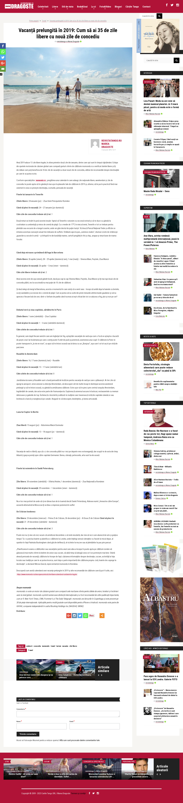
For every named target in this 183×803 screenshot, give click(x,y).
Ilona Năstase (150, 249)
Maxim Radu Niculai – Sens (157, 191)
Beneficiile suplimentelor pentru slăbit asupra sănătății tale (165, 384)
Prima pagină (34, 21)
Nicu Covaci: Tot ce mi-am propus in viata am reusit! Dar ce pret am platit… (165, 508)
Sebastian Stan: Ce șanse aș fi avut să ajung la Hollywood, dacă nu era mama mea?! (165, 282)
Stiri (7, 761)
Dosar (46, 761)
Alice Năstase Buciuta (153, 114)
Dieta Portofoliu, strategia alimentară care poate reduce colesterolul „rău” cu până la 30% (160, 367)
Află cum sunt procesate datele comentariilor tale (79, 740)
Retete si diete (150, 345)
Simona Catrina (161, 498)
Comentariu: (21, 709)
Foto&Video (105, 6)
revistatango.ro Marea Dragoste (68, 42)
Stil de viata (67, 6)
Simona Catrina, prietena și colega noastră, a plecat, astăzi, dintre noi (166, 453)
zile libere (73, 646)
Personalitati (129, 761)
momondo (45, 646)
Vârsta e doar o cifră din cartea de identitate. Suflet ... (62, 775)
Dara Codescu (63, 672)
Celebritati (43, 6)
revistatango (23, 672)
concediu (37, 646)
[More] (102, 615)
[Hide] (1, 74)
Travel (44, 21)
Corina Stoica (150, 444)
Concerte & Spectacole (94, 761)
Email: (72, 721)
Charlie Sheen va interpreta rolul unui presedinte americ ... (141, 775)
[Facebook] (3, 46)
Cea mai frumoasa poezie (154, 172)
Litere (55, 6)
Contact (146, 6)
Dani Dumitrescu (51, 771)
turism (58, 646)
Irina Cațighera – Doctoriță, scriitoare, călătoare (75, 676)
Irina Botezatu (160, 316)
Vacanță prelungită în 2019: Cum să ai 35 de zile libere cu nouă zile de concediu (78, 21)
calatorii (29, 646)
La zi (93, 6)
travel (53, 646)
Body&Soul (82, 6)
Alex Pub (158, 390)
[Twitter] (79, 615)
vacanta (65, 646)
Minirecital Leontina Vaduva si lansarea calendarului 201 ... (102, 775)
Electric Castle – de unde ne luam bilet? (23, 775)
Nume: (19, 721)
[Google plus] (68, 615)
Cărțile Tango (132, 6)
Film (146, 217)
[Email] (3, 69)
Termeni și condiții (78, 793)
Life (19, 662)
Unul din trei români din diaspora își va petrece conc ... (36, 676)
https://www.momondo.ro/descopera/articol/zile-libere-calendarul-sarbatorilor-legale (47, 574)
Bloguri (118, 6)
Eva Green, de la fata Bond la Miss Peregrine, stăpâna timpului (165, 310)
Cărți (146, 657)
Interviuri (148, 82)
